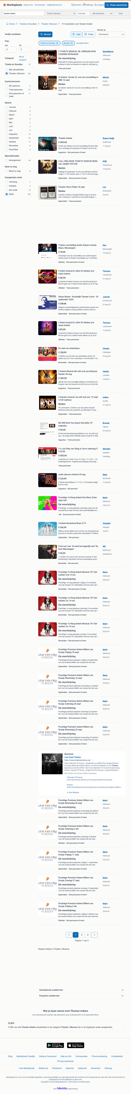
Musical (67, 43)
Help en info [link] (28, 5)
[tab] (76, 34)
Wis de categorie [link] (22, 58)
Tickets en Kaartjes (47, 43)
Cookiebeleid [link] (117, 1056)
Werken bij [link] (43, 1068)
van (6, 45)
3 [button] (87, 935)
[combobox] (23, 13)
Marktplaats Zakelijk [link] (26, 1056)
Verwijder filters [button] (82, 43)
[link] (12, 5)
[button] (88, 5)
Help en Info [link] (66, 1056)
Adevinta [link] (70, 1068)
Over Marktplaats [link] (27, 1068)
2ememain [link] (95, 1068)
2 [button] (81, 935)
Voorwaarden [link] (39, 5)
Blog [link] (10, 1056)
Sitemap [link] (108, 1068)
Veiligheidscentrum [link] (54, 5)
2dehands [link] (82, 1068)
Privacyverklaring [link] (99, 1056)
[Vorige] (69, 935)
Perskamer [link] (57, 1068)
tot (20, 45)
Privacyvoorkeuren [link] (65, 1061)
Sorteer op (101, 30)
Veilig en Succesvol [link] (47, 1056)
